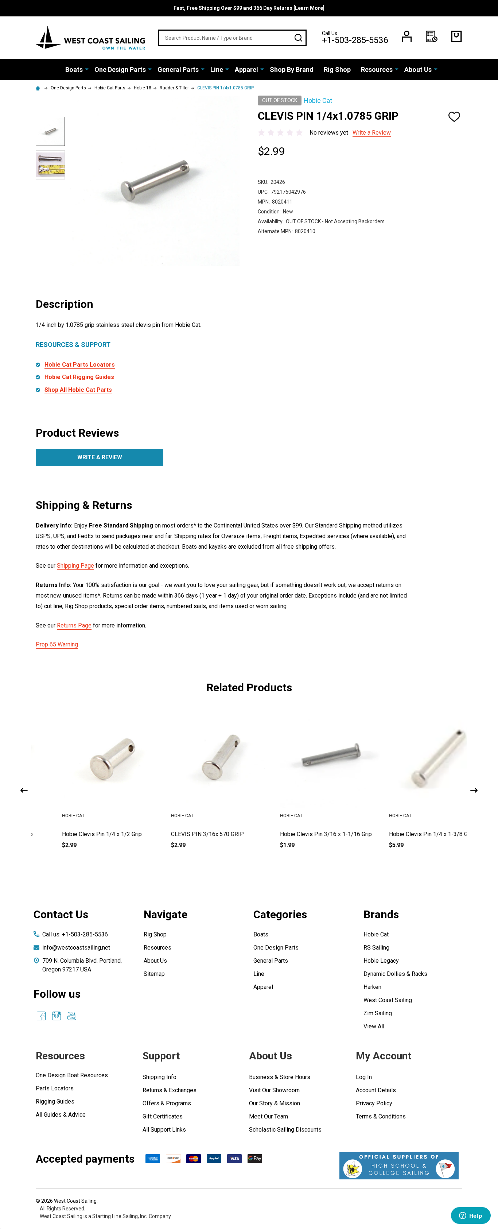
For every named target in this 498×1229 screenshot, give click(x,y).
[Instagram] (56, 1016)
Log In (364, 1077)
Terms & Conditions (381, 1116)
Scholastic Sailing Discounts (285, 1129)
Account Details (376, 1090)
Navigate (165, 914)
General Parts (178, 69)
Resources (377, 69)
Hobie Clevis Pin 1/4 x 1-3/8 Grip (405, 834)
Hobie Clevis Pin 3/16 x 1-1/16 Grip (300, 834)
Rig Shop (337, 69)
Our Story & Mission (274, 1103)
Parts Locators (55, 1088)
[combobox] (232, 38)
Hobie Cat (376, 934)
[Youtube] (71, 1016)
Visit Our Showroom (274, 1090)
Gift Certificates (163, 1116)
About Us (418, 69)
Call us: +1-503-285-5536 (75, 934)
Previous (24, 790)
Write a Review (372, 132)
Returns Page (74, 625)
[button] (399, 1165)
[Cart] (456, 36)
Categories (280, 914)
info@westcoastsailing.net (76, 947)
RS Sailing (376, 947)
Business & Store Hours (279, 1077)
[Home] (39, 87)
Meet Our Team (268, 1116)
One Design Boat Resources (72, 1075)
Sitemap (154, 973)
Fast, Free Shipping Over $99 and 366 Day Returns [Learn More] (249, 8)
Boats (74, 69)
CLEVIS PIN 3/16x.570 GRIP (181, 834)
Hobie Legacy (381, 960)
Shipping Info (159, 1077)
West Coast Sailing (387, 1000)
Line (216, 69)
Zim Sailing (377, 1013)
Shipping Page (75, 565)
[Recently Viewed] (431, 36)
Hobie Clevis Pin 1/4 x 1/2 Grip (76, 834)
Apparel (246, 69)
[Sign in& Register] (407, 36)
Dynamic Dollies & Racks (395, 973)
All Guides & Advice (61, 1114)
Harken (372, 986)
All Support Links (164, 1129)
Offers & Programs (167, 1103)
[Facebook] (41, 1016)
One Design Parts (120, 69)
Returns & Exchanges (170, 1090)
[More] (87, 69)
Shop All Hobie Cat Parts (78, 389)
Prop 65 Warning (57, 644)
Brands (381, 914)
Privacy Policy (374, 1103)
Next (474, 790)
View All (373, 1026)
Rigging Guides (55, 1101)
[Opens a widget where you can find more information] (471, 1216)
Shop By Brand (292, 69)
